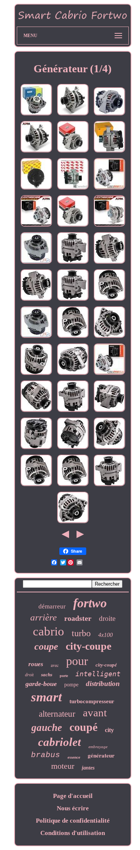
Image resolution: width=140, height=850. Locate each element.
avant (95, 713)
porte (64, 676)
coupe (46, 646)
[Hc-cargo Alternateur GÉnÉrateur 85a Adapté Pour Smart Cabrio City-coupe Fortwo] (36, 115)
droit (29, 674)
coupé (83, 727)
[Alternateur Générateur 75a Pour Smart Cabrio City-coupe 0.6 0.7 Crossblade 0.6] (36, 263)
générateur (101, 755)
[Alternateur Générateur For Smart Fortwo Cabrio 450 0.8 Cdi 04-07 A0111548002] (72, 448)
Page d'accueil (73, 795)
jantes (88, 768)
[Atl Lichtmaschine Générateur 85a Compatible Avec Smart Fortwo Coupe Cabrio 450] (36, 189)
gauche (46, 727)
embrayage (98, 746)
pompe (71, 684)
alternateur (57, 714)
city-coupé (106, 665)
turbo (81, 633)
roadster (77, 618)
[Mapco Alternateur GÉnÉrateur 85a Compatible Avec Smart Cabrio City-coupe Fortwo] (72, 152)
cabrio (48, 631)
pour (77, 661)
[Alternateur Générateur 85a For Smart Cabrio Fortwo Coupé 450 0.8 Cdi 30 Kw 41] (109, 337)
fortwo (90, 603)
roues (35, 664)
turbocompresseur (91, 701)
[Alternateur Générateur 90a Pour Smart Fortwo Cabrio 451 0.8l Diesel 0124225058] (36, 152)
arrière (43, 617)
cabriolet (59, 742)
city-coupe (88, 646)
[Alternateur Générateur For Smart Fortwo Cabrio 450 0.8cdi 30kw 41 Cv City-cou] (109, 263)
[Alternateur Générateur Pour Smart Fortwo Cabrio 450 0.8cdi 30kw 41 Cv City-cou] (109, 448)
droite (107, 618)
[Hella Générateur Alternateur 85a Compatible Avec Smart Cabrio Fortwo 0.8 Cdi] (109, 152)
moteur (62, 766)
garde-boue (41, 683)
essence (74, 757)
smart (46, 697)
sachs (46, 674)
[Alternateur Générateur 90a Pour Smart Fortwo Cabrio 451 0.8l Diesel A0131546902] (72, 115)
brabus (45, 755)
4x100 (105, 635)
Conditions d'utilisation (72, 833)
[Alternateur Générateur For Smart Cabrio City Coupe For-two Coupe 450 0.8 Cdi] (72, 263)
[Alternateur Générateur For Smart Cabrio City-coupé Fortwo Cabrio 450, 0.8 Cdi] (36, 448)
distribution (103, 683)
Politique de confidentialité (73, 820)
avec (55, 665)
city (109, 730)
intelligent (98, 674)
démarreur (52, 606)
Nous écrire (73, 808)
